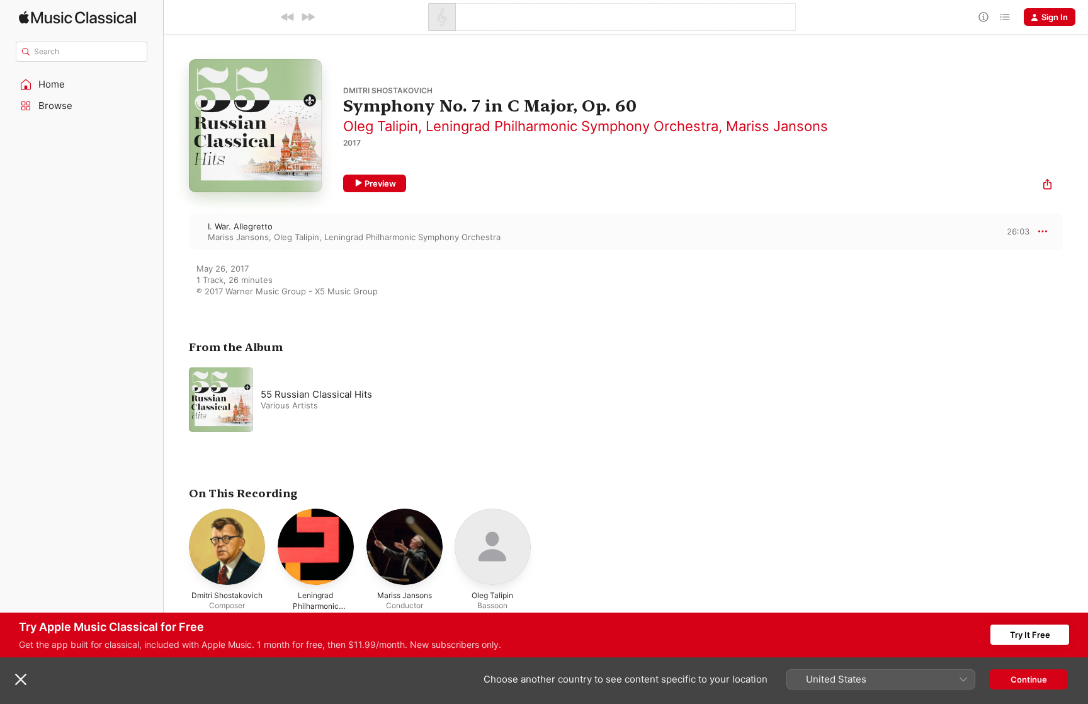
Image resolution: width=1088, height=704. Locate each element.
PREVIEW (1015, 231)
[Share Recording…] (1047, 186)
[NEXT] (308, 17)
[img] (77, 17)
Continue (1029, 679)
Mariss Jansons (777, 126)
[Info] (983, 17)
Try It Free (1030, 635)
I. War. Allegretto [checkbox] (240, 226)
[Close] (20, 679)
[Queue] (1005, 17)
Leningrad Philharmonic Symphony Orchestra (572, 126)
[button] (81, 84)
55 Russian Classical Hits (316, 394)
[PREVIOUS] (288, 17)
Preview (380, 183)
